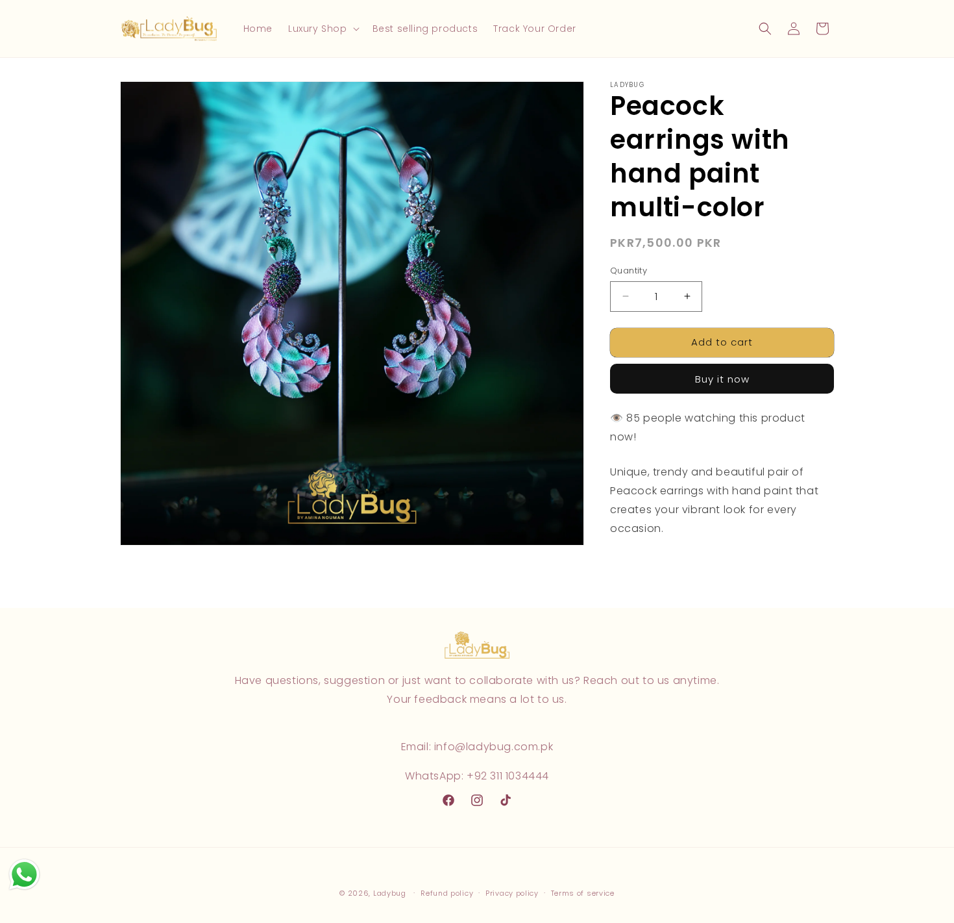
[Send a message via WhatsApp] (24, 874)
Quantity (628, 270)
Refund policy (447, 893)
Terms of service (583, 893)
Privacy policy (512, 893)
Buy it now (722, 378)
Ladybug (389, 893)
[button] (322, 28)
